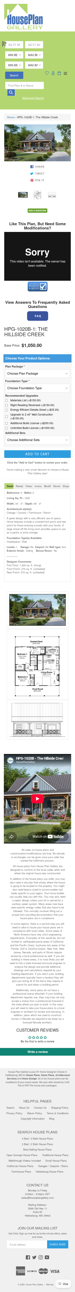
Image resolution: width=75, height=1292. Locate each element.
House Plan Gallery (34, 1284)
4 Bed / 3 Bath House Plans (37, 1138)
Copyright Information (33, 1118)
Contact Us (40, 1107)
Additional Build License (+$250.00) (31, 423)
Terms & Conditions (58, 1113)
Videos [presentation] (28, 486)
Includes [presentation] (38, 486)
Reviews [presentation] (56, 486)
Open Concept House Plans (22, 1155)
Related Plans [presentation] (19, 486)
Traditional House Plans (55, 1155)
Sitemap (49, 1284)
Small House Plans (56, 1160)
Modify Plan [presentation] (47, 486)
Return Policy (34, 1113)
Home (10, 117)
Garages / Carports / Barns (53, 1166)
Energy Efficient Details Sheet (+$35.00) (34, 409)
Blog (51, 1118)
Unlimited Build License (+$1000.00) (32, 428)
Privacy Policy (14, 1113)
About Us (24, 1107)
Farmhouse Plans (21, 1171)
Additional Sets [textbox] (15, 433)
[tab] (8, 486)
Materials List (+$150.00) (25, 400)
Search (14, 75)
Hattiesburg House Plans (49, 1171)
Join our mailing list (38, 1228)
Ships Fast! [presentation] (66, 486)
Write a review (38, 1051)
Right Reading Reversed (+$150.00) (32, 405)
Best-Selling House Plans (37, 1149)
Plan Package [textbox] (15, 366)
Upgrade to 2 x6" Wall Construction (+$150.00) (31, 416)
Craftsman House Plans (20, 1166)
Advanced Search (33, 98)
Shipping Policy (59, 1107)
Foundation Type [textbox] (17, 381)
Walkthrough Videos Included (24, 1160)
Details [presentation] (10, 486)
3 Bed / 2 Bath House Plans (37, 1144)
